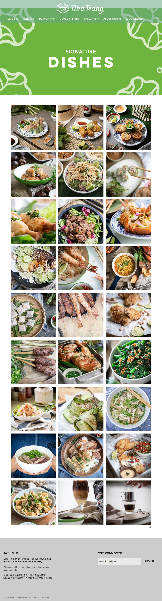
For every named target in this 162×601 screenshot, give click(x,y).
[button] (33, 127)
